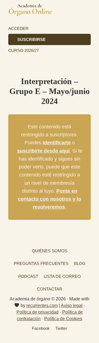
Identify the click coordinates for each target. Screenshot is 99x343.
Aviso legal (71, 305)
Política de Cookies (63, 318)
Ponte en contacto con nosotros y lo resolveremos (49, 199)
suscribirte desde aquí (43, 151)
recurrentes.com (42, 305)
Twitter (61, 328)
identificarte (57, 142)
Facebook (41, 328)
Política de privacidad (37, 312)
